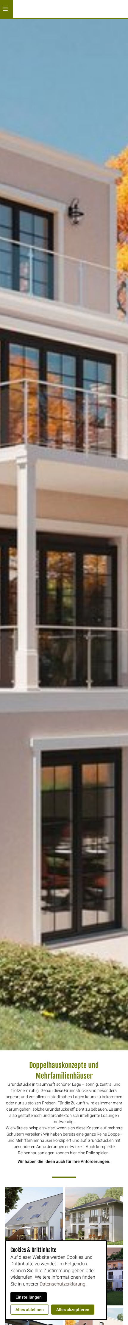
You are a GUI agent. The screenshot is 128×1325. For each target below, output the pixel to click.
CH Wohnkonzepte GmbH (65, 9)
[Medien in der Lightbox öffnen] (34, 1216)
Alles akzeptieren (72, 1309)
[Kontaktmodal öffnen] (121, 7)
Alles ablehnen (29, 1309)
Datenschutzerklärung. (63, 1284)
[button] (5, 9)
